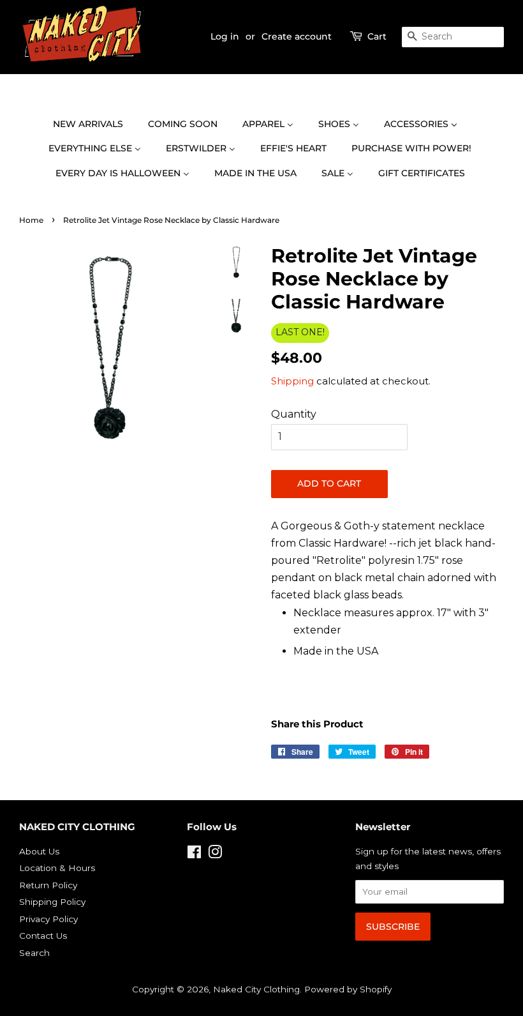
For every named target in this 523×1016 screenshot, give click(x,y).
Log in (224, 36)
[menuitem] (94, 124)
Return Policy (48, 885)
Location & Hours (57, 868)
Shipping (292, 381)
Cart (377, 36)
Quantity (293, 414)
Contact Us (43, 935)
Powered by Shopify (348, 989)
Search (34, 953)
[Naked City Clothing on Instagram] (215, 854)
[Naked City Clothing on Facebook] (194, 854)
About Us (39, 851)
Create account (297, 36)
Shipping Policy (52, 902)
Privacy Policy (48, 919)
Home (31, 220)
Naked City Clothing (256, 989)
